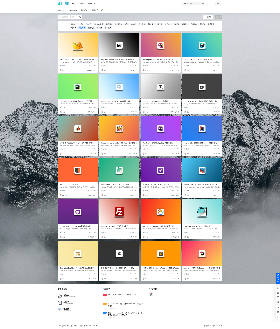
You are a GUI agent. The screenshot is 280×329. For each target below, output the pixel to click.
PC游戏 (81, 24)
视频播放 (91, 28)
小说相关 (176, 24)
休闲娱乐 (109, 24)
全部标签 (208, 17)
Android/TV (73, 10)
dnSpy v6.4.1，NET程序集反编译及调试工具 (200, 101)
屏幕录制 (185, 24)
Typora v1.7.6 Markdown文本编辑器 (156, 101)
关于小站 (91, 3)
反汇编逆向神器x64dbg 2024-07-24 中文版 (117, 268)
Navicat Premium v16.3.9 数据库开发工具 (158, 226)
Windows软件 (98, 24)
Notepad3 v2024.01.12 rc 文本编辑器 (115, 185)
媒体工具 (150, 24)
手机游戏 (194, 24)
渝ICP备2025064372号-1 (88, 326)
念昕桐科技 (74, 326)
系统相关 (73, 28)
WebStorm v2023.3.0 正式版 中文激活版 (199, 60)
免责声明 (81, 3)
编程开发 (82, 28)
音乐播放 (108, 28)
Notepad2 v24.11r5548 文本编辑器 (197, 226)
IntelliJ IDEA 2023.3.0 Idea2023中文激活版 (200, 143)
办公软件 (133, 24)
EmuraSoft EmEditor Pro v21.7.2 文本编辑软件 (77, 268)
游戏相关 (84, 10)
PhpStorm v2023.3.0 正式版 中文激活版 (158, 143)
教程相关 (202, 24)
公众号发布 (118, 24)
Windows (61, 10)
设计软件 (99, 28)
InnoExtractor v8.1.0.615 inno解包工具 (115, 101)
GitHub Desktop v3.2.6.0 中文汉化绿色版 (75, 226)
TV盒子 (88, 24)
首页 (74, 3)
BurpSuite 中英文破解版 (69, 185)
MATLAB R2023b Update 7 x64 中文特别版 (76, 143)
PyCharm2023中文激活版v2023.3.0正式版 (76, 101)
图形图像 (142, 24)
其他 (102, 10)
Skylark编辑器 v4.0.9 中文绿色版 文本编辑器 (117, 60)
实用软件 (168, 24)
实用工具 (159, 24)
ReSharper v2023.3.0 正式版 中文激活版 (158, 60)
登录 (218, 3)
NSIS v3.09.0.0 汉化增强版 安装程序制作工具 (201, 185)
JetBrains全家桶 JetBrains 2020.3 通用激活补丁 (202, 268)
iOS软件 (73, 24)
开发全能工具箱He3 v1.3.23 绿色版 (156, 185)
